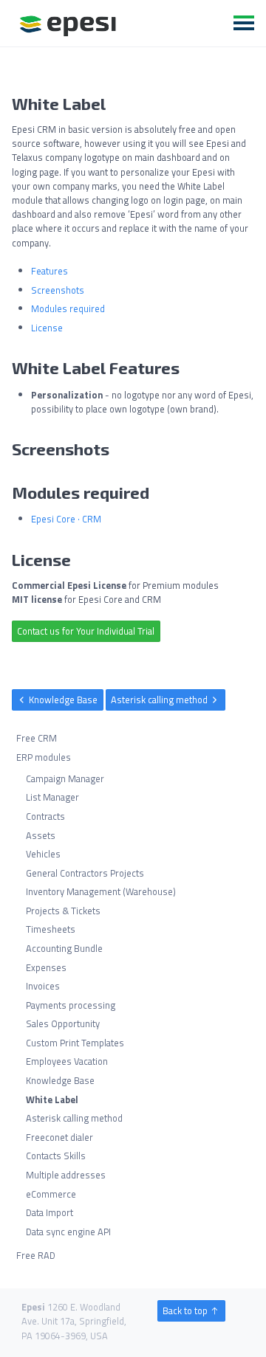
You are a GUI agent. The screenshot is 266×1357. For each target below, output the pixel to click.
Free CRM (36, 738)
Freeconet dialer (59, 1137)
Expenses (46, 967)
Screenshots (57, 290)
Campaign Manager (65, 778)
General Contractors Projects (85, 873)
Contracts (45, 816)
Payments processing (70, 1005)
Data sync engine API (68, 1231)
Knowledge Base (62, 699)
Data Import (49, 1212)
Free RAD (35, 1255)
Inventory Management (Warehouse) (101, 891)
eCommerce (51, 1194)
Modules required (68, 308)
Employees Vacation (67, 1061)
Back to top (186, 1310)
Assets (40, 835)
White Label (52, 1099)
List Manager (52, 797)
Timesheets (50, 929)
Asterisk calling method (160, 699)
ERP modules (43, 757)
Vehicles (43, 853)
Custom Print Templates (75, 1042)
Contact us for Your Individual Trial (85, 631)
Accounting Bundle (64, 948)
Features (49, 270)
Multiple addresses (66, 1174)
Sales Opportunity (63, 1023)
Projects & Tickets (63, 910)
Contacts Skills (56, 1156)
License (47, 327)
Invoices (43, 985)
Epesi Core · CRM (66, 518)
